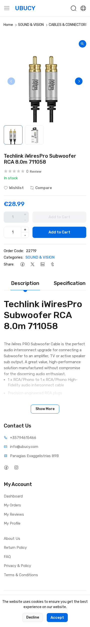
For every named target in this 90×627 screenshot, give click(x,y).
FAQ (7, 557)
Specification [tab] (70, 283)
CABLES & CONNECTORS (68, 25)
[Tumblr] (52, 264)
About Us (12, 538)
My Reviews (14, 514)
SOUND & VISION (31, 25)
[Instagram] (16, 467)
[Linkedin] (42, 264)
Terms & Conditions (21, 575)
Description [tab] (25, 283)
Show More (45, 409)
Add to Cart (59, 232)
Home (8, 25)
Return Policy (15, 547)
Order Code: (14, 251)
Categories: (13, 257)
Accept (57, 617)
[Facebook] (22, 264)
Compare (43, 188)
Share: (9, 264)
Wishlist (16, 188)
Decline (32, 617)
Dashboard (13, 496)
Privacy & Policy (17, 565)
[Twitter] (32, 264)
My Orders (12, 505)
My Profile (12, 523)
